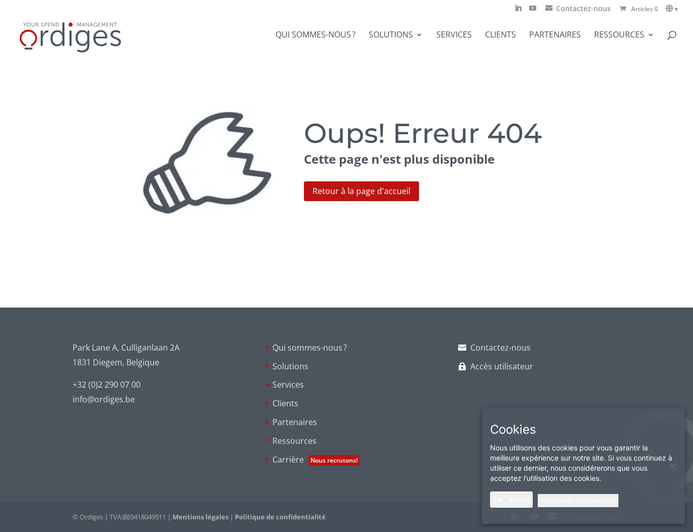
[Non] (672, 466)
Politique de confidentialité (280, 516)
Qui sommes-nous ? (315, 35)
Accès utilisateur (501, 366)
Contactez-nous (500, 347)
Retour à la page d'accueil (361, 191)
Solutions (391, 35)
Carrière (315, 459)
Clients (500, 35)
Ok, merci (511, 500)
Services (454, 35)
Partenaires (555, 35)
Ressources (619, 35)
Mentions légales (200, 516)
